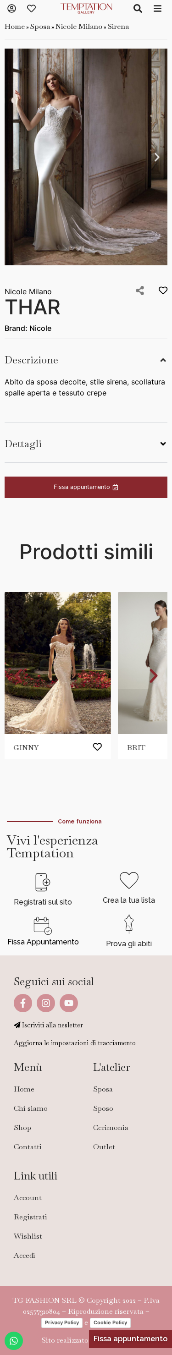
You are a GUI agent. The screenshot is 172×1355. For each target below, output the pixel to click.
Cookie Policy (110, 1322)
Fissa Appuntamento (43, 942)
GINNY (26, 747)
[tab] (86, 358)
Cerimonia (110, 1127)
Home (15, 26)
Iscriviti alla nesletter (51, 1025)
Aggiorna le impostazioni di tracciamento (75, 1043)
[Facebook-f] (23, 1003)
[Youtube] (69, 1003)
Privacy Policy (62, 1322)
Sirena (118, 26)
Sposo (103, 1108)
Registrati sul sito (43, 902)
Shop (22, 1127)
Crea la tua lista (129, 900)
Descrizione (31, 360)
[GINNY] (58, 663)
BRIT (136, 747)
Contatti (28, 1147)
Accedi (24, 1255)
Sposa (40, 26)
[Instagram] (46, 1003)
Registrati (30, 1217)
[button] (15, 157)
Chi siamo (31, 1108)
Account (28, 1197)
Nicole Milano (78, 26)
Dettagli (23, 443)
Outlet (104, 1147)
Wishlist (28, 1236)
